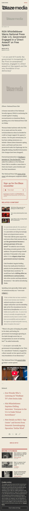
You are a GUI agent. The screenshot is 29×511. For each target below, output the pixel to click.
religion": (5, 293)
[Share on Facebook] (9, 434)
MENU (25, 2)
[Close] (27, 480)
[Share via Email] (16, 434)
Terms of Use (6, 194)
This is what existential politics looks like (19, 214)
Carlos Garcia (17, 476)
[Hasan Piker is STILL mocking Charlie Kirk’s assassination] (6, 220)
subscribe (5, 2)
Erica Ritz (5, 48)
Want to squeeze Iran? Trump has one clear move (20, 464)
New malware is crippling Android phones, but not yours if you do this (20, 454)
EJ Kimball (16, 467)
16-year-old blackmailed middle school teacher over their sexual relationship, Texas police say (20, 473)
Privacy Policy (19, 193)
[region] (14, 494)
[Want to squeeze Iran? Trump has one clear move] (7, 464)
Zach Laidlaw (17, 457)
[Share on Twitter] (13, 434)
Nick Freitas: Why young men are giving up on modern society (18, 208)
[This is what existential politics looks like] (6, 215)
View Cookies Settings (14, 507)
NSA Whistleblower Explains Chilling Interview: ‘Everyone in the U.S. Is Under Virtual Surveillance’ (16, 409)
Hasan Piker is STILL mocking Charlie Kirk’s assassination (19, 220)
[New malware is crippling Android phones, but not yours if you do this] (7, 455)
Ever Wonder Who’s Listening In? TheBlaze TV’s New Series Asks (14, 396)
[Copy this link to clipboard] (19, 434)
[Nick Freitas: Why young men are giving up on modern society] (6, 209)
